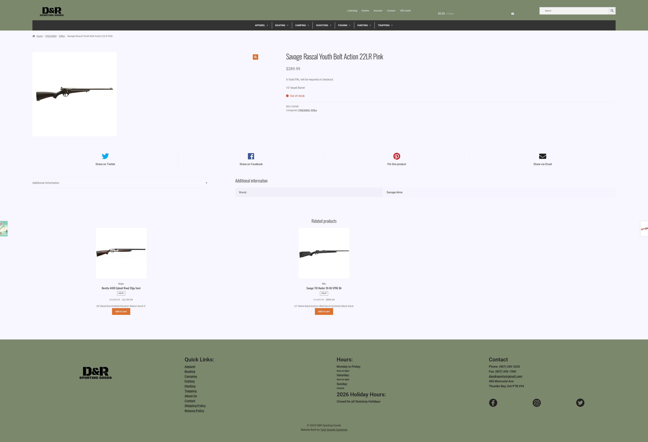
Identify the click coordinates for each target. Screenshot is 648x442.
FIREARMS (51, 36)
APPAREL (260, 25)
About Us (191, 396)
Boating (190, 371)
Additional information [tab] (45, 182)
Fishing (190, 381)
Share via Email (542, 164)
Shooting (322, 25)
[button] (255, 57)
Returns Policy (194, 410)
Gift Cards (405, 10)
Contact (391, 10)
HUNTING (362, 25)
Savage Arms (394, 192)
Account (378, 10)
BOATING (280, 25)
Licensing (352, 10)
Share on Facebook (251, 164)
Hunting (190, 386)
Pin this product (396, 164)
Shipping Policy (195, 405)
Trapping (191, 391)
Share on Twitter (105, 164)
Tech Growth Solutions (333, 429)
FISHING (342, 25)
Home (39, 36)
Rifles (62, 36)
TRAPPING (384, 25)
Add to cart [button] (121, 311)
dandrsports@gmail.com (505, 376)
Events (365, 10)
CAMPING (300, 25)
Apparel (190, 366)
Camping (191, 376)
